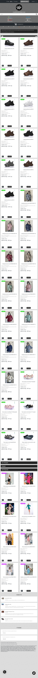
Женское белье (13, 30)
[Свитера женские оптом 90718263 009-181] (28, 286)
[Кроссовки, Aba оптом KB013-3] (9, 163)
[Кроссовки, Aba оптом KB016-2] (28, 163)
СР (13, 26)
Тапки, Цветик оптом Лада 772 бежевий (28, 381)
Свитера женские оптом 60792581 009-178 (9, 354)
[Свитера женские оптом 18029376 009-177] (28, 347)
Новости (19, 594)
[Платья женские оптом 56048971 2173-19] (28, 509)
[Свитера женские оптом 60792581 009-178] (9, 347)
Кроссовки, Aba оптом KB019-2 (28, 48)
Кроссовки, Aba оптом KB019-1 (9, 78)
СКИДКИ (4, 466)
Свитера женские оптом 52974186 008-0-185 (28, 233)
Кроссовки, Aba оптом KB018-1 (28, 139)
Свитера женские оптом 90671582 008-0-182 (9, 294)
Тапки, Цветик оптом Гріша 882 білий (9, 442)
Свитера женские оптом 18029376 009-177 (28, 354)
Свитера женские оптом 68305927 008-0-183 (28, 263)
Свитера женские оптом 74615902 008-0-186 (9, 233)
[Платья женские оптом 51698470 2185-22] (28, 478)
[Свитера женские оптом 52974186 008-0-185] (28, 226)
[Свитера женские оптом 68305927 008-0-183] (28, 256)
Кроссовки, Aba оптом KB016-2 (28, 169)
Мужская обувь (22, 30)
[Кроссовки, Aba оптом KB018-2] (9, 133)
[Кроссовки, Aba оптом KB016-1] (9, 194)
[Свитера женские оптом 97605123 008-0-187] (28, 195)
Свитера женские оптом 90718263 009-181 (28, 294)
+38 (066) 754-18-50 (10, 21)
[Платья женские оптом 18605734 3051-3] (28, 539)
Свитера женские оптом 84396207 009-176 (9, 384)
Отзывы (19, 627)
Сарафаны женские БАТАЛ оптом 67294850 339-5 (28, 577)
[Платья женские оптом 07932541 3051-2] (9, 569)
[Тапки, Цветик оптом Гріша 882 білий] (9, 436)
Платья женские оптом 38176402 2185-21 (9, 516)
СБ (29, 26)
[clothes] (2, 37)
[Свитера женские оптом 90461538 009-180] (9, 317)
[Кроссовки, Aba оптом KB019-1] (9, 73)
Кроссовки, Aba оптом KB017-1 (9, 109)
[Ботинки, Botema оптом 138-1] (9, 42)
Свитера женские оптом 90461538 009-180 (9, 324)
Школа (33, 30)
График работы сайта (8, 604)
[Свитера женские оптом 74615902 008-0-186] (9, 226)
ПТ (24, 26)
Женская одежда (8, 30)
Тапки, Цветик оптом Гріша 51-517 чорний (28, 411)
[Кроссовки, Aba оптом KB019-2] (28, 42)
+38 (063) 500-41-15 (10, 18)
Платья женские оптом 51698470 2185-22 (28, 486)
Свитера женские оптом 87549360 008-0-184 (9, 263)
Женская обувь (26, 30)
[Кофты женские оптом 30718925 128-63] (9, 539)
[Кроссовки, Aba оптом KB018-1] (28, 133)
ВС (34, 26)
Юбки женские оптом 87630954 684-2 (9, 486)
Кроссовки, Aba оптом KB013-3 (9, 169)
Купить (9, 65)
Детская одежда (17, 30)
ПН (3, 26)
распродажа (5, 469)
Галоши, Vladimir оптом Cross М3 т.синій (28, 442)
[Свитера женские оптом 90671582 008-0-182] (9, 286)
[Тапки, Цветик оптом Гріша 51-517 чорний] (28, 406)
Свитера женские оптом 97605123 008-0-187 (28, 203)
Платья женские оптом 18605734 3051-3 (28, 546)
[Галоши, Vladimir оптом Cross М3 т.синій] (28, 436)
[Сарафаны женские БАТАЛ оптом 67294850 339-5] (28, 569)
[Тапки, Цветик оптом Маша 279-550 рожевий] (9, 406)
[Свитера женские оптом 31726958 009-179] (28, 317)
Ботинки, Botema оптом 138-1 (9, 48)
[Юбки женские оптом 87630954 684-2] (9, 478)
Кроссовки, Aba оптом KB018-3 (28, 109)
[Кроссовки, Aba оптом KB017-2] (28, 73)
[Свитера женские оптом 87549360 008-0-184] (9, 256)
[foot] (36, 36)
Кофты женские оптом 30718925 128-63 (9, 546)
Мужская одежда (4, 30)
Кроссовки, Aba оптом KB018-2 (9, 139)
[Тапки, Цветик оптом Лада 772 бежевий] (28, 375)
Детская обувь (30, 30)
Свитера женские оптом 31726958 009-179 (28, 324)
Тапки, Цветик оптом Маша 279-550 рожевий (9, 411)
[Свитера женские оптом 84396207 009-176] (9, 377)
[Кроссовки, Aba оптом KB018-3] (28, 103)
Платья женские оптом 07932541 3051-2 (9, 577)
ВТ (8, 26)
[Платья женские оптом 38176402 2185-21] (9, 509)
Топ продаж (5, 462)
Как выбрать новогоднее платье (9, 611)
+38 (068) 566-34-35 (28, 18)
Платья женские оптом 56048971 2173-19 (28, 516)
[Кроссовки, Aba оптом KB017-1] (9, 103)
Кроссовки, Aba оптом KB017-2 (28, 78)
